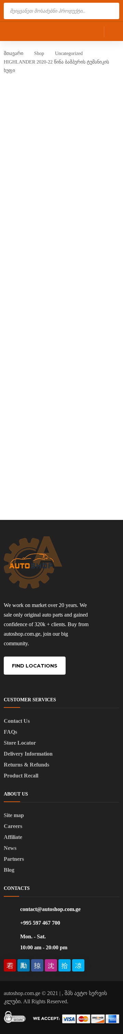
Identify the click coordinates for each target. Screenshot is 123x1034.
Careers (13, 826)
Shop (39, 53)
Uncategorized (69, 53)
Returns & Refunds (26, 765)
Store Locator (20, 743)
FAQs (10, 732)
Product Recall (21, 775)
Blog (9, 870)
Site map (14, 815)
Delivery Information (28, 754)
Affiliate (13, 837)
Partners (14, 859)
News (10, 848)
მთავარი (13, 53)
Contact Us (17, 721)
